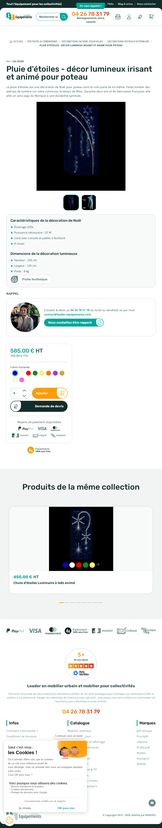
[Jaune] (92, 565)
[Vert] (85, 565)
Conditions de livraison (21, 736)
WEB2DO (150, 815)
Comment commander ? (22, 730)
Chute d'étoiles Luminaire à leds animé (44, 583)
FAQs (110, 4)
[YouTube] (152, 802)
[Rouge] (79, 565)
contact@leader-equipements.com (67, 314)
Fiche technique (35, 279)
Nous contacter (146, 4)
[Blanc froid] (72, 565)
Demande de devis (49, 406)
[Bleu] (65, 565)
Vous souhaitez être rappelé (70, 322)
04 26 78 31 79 (90, 14)
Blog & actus (125, 4)
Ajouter (42, 393)
